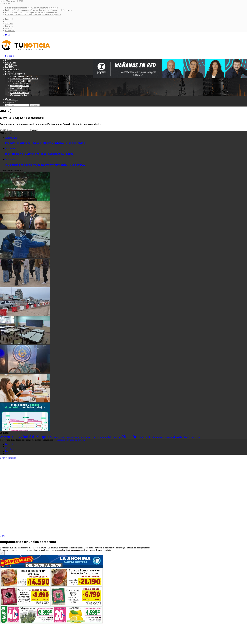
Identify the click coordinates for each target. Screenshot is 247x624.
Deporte (53, 437)
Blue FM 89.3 (16, 88)
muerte (90, 437)
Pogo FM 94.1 (16, 90)
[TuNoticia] (25, 51)
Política (10, 67)
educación (60, 437)
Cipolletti (17, 437)
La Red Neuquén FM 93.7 (21, 76)
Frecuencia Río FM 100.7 (20, 81)
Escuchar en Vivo (15, 74)
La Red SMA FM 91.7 (19, 92)
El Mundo (10, 72)
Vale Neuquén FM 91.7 (19, 83)
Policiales (11, 65)
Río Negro (185, 436)
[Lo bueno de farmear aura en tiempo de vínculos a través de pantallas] (25, 286)
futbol (78, 437)
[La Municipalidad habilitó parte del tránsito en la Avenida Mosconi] (25, 315)
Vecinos (199, 437)
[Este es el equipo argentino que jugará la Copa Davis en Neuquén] (25, 200)
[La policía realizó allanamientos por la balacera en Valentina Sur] (25, 257)
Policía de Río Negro (166, 437)
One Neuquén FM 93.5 (19, 86)
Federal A (73, 437)
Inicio (8, 60)
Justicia (83, 437)
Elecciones (66, 437)
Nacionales (12, 69)
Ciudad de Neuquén (35, 437)
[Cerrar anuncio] (2, 553)
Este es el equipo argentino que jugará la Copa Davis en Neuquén (31, 8)
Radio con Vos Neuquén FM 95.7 (24, 79)
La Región (10, 62)
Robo (176, 437)
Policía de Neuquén (147, 436)
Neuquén (129, 437)
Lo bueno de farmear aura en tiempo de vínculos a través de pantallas (33, 15)
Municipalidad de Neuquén (107, 437)
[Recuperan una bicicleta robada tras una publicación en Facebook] (25, 372)
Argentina (6, 436)
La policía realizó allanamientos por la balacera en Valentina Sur (31, 12)
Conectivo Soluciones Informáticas (71, 440)
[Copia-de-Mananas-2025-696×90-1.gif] (170, 78)
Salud (194, 437)
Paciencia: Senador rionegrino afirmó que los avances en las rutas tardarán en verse (38, 10)
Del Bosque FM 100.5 (19, 95)
